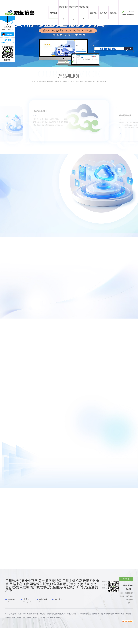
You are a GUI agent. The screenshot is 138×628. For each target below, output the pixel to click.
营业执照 (57, 617)
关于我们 (93, 13)
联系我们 (113, 13)
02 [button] (69, 62)
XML (47, 617)
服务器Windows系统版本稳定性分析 (69, 452)
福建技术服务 (83, 13)
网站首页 (53, 13)
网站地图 (42, 617)
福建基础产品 (63, 13)
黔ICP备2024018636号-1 (30, 617)
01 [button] (66, 62)
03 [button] (72, 62)
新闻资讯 (103, 13)
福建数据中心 (73, 13)
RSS (51, 617)
